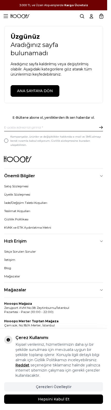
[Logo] (20, 16)
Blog (7, 268)
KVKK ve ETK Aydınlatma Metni (27, 227)
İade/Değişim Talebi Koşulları (25, 203)
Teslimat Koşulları (17, 211)
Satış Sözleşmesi (16, 186)
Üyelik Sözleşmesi (17, 194)
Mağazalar (12, 276)
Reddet (22, 365)
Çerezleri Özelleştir (54, 386)
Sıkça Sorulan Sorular (20, 251)
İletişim (9, 260)
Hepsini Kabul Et (53, 399)
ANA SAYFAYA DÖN (35, 91)
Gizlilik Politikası (16, 219)
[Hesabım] (91, 16)
